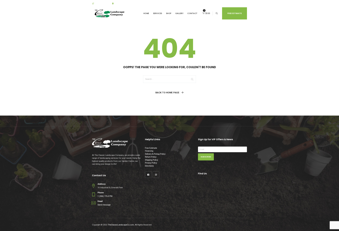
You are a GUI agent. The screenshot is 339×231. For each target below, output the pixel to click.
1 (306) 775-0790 (105, 196)
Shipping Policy (151, 160)
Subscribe (206, 157)
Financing (149, 151)
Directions (149, 166)
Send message (104, 205)
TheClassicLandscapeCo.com (121, 225)
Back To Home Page (167, 92)
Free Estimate (234, 13)
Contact (192, 13)
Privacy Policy (151, 163)
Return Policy (150, 157)
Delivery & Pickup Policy (155, 154)
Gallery (179, 13)
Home (146, 13)
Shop (168, 13)
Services (157, 13)
